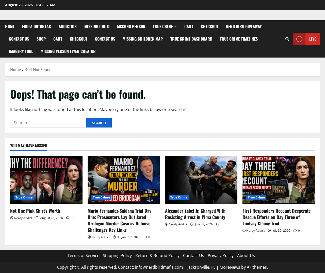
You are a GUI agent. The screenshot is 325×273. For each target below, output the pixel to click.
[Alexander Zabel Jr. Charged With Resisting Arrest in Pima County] (201, 180)
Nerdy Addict (23, 218)
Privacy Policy (221, 255)
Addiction (68, 26)
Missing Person (131, 26)
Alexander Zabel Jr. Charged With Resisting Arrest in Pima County (195, 213)
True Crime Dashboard (191, 39)
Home (9, 26)
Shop (41, 39)
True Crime (163, 26)
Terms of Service (83, 255)
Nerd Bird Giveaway (244, 26)
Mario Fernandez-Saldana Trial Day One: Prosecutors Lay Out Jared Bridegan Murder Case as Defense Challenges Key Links (119, 220)
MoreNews (230, 267)
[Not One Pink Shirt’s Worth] (46, 180)
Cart (188, 26)
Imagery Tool (21, 51)
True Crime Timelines (239, 39)
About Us (246, 255)
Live (312, 39)
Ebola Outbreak (36, 26)
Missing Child (96, 26)
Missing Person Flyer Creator (68, 51)
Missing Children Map (143, 39)
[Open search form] (287, 39)
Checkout (209, 26)
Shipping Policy (117, 255)
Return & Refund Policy (157, 255)
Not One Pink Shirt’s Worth (35, 210)
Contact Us (19, 39)
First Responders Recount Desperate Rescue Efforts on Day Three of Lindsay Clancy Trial (276, 217)
